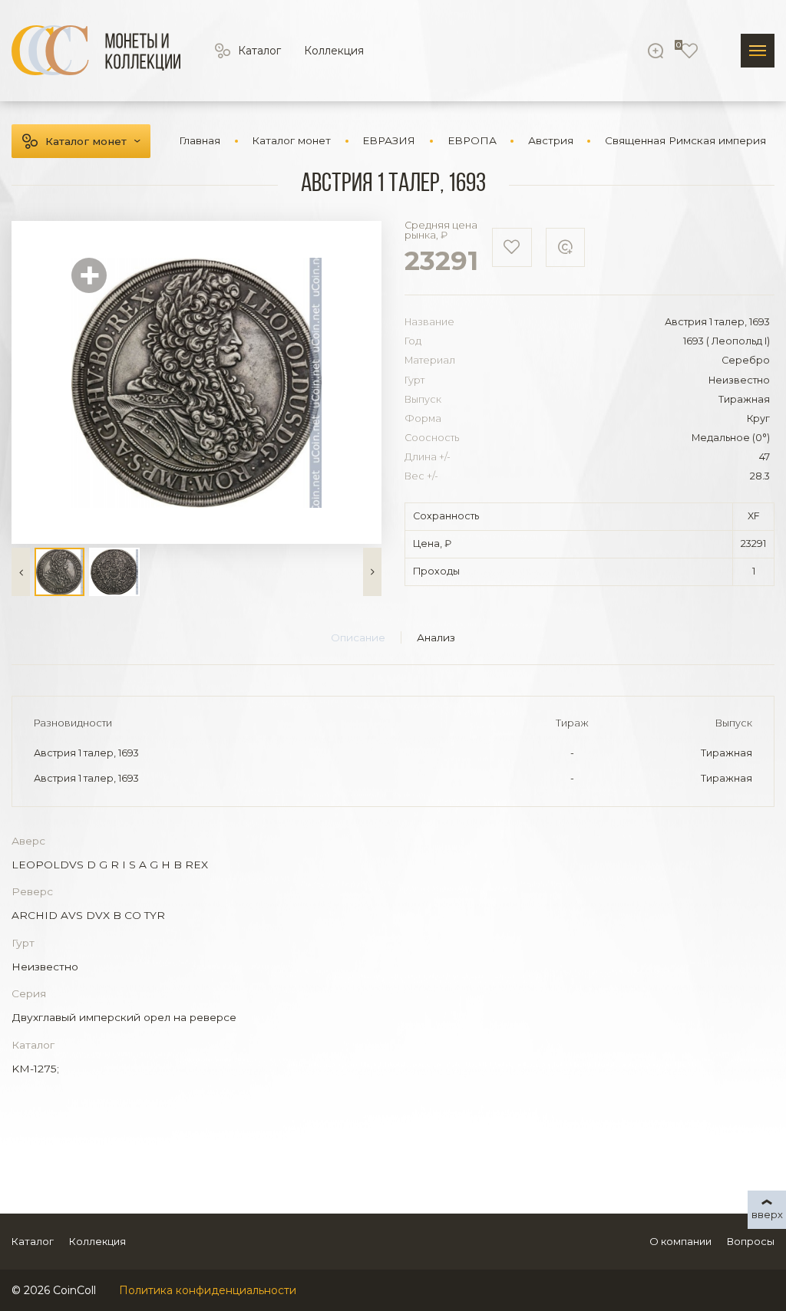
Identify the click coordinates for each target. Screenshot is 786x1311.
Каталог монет (86, 141)
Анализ (436, 637)
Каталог (259, 51)
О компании (680, 1241)
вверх (767, 1214)
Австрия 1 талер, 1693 (86, 753)
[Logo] (96, 50)
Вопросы (750, 1241)
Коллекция (334, 51)
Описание (358, 637)
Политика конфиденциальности (207, 1290)
